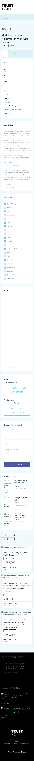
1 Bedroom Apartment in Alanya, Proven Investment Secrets (21, 498)
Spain (11, 663)
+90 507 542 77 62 (10, 666)
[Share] (5, 25)
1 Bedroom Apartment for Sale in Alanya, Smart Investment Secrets (21, 515)
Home (2, 32)
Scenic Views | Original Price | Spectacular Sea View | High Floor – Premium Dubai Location (16, 585)
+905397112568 (9, 668)
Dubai (15, 663)
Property (8, 32)
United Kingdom (13, 106)
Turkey (7, 663)
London (21, 106)
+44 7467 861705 (19, 668)
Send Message (17, 464)
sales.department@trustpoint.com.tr (15, 403)
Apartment (15, 32)
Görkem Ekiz (9, 400)
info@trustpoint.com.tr (12, 382)
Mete (6, 379)
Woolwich (26, 106)
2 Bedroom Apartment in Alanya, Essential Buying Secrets (20, 482)
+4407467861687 (20, 666)
